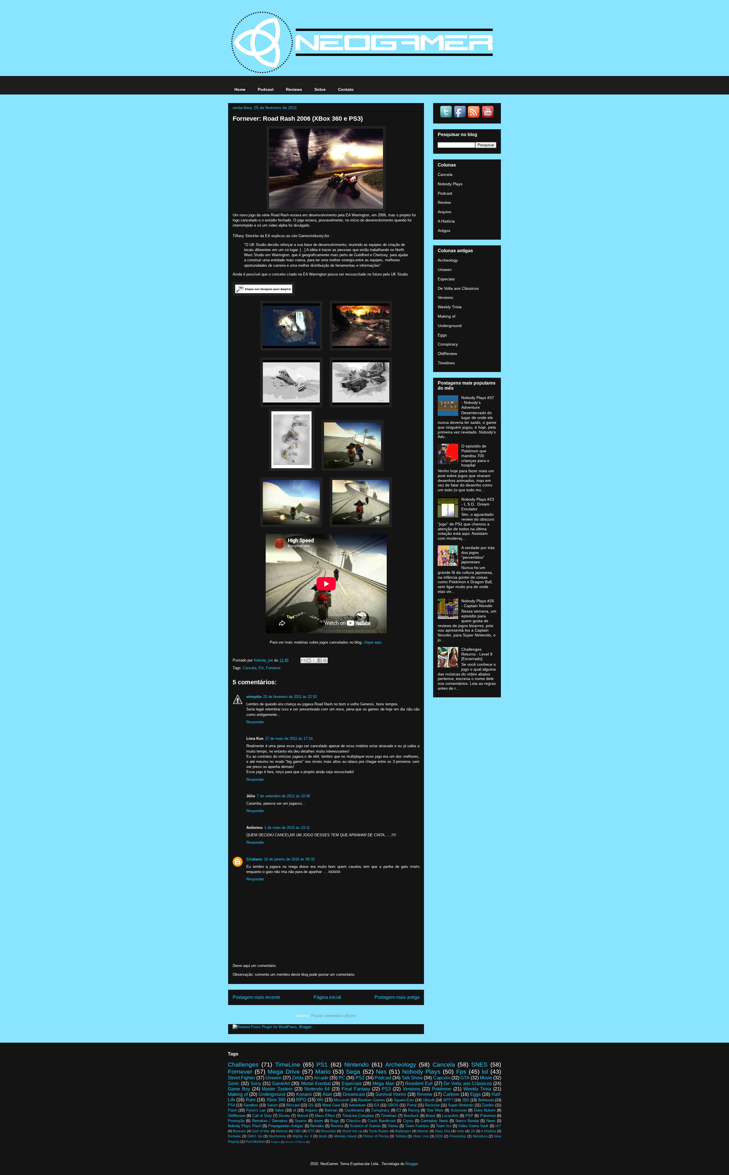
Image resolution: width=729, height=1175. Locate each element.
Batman (331, 1110)
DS (311, 1105)
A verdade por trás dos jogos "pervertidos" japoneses (478, 554)
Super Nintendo (460, 1105)
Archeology (448, 260)
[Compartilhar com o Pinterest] (325, 660)
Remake (317, 1126)
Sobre (320, 89)
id (294, 1110)
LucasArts (450, 1116)
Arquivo (444, 211)
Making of (446, 316)
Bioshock (411, 1116)
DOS (439, 1136)
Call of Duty (262, 1116)
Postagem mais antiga (396, 997)
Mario (323, 1071)
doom (318, 1121)
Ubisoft (429, 1100)
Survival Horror (390, 1094)
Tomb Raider (379, 1131)
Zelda (298, 1077)
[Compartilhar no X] (314, 660)
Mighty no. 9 (302, 1136)
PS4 (231, 1105)
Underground (450, 325)
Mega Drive (284, 1071)
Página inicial (327, 997)
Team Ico (443, 1126)
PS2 (360, 1077)
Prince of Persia (375, 1136)
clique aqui (372, 642)
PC (342, 1077)
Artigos (444, 230)
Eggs (442, 335)
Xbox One (442, 1131)
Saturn (272, 1105)
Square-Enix (404, 1100)
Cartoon (451, 1094)
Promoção (236, 1121)
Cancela (249, 668)
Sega (353, 1071)
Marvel (302, 1116)
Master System (277, 1088)
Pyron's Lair (256, 1110)
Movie (486, 1077)
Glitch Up (254, 1136)
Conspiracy (448, 344)
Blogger (412, 1164)
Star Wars (435, 1110)
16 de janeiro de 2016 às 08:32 (289, 859)
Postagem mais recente (256, 997)
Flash (232, 1110)
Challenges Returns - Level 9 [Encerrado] (476, 654)
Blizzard (293, 1105)
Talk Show (412, 1077)
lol (485, 1071)
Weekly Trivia (450, 307)
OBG (297, 1131)
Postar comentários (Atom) (333, 1016)
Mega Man (383, 1083)
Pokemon (488, 1116)
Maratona (480, 1136)
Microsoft (341, 1100)
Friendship (457, 1136)
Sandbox (250, 1105)
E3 (398, 1110)
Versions (445, 297)
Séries (393, 1126)
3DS (465, 1100)
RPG (301, 1099)
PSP (469, 1116)
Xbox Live (421, 1136)
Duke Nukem (484, 1110)
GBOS (393, 1105)
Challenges (243, 1064)
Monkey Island (345, 1136)
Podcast (266, 89)
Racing (413, 1110)
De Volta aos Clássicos (458, 288)
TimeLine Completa (358, 1116)
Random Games (371, 1100)
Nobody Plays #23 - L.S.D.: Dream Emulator (477, 504)
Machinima (277, 1136)
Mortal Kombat (316, 1083)
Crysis (408, 1121)
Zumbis (488, 1105)
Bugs (334, 1121)
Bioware (239, 1131)
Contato (346, 89)
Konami (304, 1094)
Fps (461, 1071)
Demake (234, 1136)
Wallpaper (403, 1131)
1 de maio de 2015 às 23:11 (287, 827)
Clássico (353, 1121)
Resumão (328, 1131)
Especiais (446, 279)
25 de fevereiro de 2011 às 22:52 (290, 697)
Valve (279, 1110)
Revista (337, 1126)
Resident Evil (419, 1083)
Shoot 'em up (352, 1131)
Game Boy (239, 1088)
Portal (412, 1105)
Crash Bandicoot (381, 1121)
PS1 (322, 1064)
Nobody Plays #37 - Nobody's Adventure (477, 402)
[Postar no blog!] (309, 660)
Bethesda (486, 1100)
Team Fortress (417, 1126)
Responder (255, 722)
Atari (327, 1094)
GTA (465, 1077)
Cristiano (254, 859)
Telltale (400, 1136)
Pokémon (441, 1088)
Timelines (446, 363)
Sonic (233, 1083)
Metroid (282, 1131)
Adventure (357, 1105)
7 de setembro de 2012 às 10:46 (283, 796)
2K (473, 1131)
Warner (423, 1131)
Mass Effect (325, 1116)
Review (444, 202)
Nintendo (356, 1064)
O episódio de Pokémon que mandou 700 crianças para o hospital (475, 455)
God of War (261, 1131)
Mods (323, 1136)
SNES (479, 1064)
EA (261, 668)
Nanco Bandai (467, 1121)
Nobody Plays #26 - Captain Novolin (477, 603)
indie (460, 1131)
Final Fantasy (356, 1088)
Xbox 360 (276, 1099)
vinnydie (253, 697)
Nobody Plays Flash (244, 1126)
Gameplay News (434, 1121)
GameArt (281, 1083)
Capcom (441, 1077)
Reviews (294, 89)
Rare (251, 1099)
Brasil (430, 1116)
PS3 (386, 1088)
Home (239, 89)
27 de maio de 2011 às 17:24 (289, 738)
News (490, 1121)
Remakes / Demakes (270, 1121)
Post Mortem (255, 1141)
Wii (320, 1099)
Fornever (273, 668)
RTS (311, 1131)
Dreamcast (354, 1094)
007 (498, 1126)
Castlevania (354, 1110)
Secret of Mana (295, 1141)
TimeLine (287, 1064)
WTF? (448, 1100)
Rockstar (432, 1105)
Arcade (321, 1077)
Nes (381, 1071)
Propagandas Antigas (285, 1126)
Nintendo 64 (317, 1088)
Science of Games (365, 1126)
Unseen (445, 269)
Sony (256, 1083)
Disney (284, 1116)
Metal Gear (331, 1105)
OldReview (447, 353)
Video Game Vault (473, 1126)
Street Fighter (241, 1077)
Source (300, 1121)
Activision (458, 1110)
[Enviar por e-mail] (303, 660)
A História (446, 221)
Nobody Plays (450, 184)
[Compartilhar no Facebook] (319, 660)
